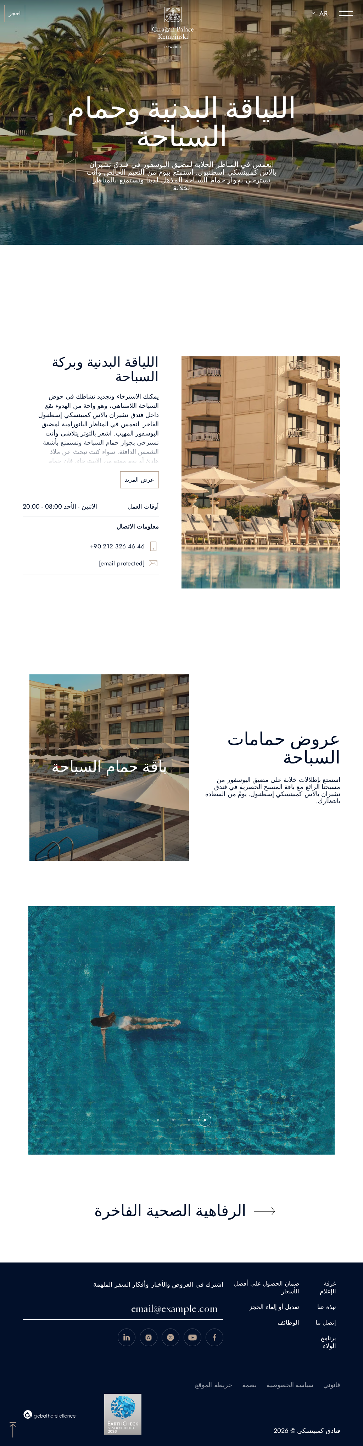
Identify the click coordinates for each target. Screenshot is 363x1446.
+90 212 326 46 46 (117, 546)
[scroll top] (12, 1428)
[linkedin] (126, 1337)
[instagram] (148, 1337)
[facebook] (214, 1337)
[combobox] (318, 13)
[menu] (346, 13)
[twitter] (170, 1337)
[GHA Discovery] (50, 1414)
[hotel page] (173, 13)
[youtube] (192, 1337)
